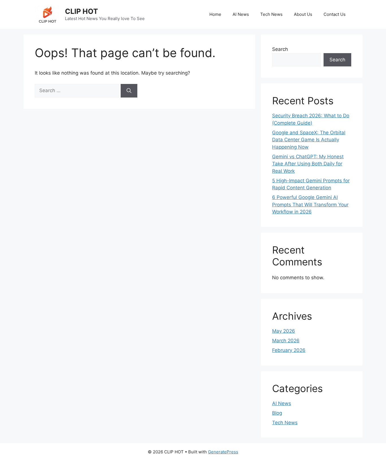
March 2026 (286, 340)
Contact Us (335, 14)
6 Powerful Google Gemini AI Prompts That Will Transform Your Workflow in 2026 (310, 204)
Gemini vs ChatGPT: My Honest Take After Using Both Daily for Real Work (308, 164)
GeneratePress (223, 451)
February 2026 (288, 350)
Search (280, 49)
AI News (241, 14)
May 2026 (283, 331)
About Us (303, 14)
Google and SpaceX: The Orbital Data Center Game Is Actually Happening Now (308, 140)
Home (215, 14)
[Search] (129, 91)
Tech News (271, 14)
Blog (277, 413)
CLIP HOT (81, 11)
